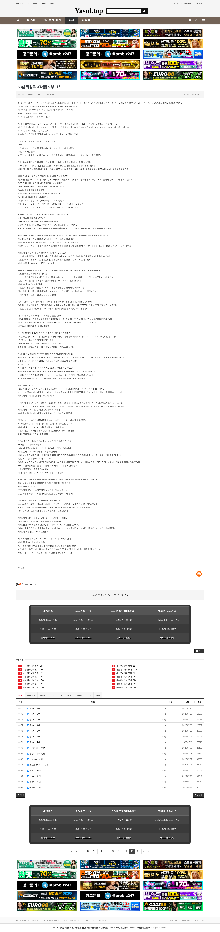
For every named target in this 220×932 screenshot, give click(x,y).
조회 (199, 702)
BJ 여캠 (31, 20)
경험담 (43, 695)
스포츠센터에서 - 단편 (38, 765)
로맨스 (79, 695)
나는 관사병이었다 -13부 (32, 687)
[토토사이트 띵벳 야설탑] (47, 43)
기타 (89, 695)
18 (126, 851)
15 (107, 851)
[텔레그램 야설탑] (47, 54)
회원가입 (188, 3)
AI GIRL (86, 20)
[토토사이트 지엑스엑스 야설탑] (110, 75)
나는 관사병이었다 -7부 (124, 684)
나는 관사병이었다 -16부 (32, 677)
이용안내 (173, 920)
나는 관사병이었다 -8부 (124, 680)
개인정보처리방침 (51, 920)
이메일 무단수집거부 (72, 920)
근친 (23, 568)
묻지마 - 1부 (34, 742)
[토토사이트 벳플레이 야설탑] (110, 43)
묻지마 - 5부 (34, 720)
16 (113, 851)
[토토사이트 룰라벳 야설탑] (173, 64)
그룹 (60, 695)
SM (52, 695)
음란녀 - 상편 (35, 787)
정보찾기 (200, 3)
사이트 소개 (21, 920)
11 (82, 851)
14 (101, 851)
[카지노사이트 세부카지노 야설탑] (110, 33)
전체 (20, 695)
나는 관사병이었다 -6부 (124, 687)
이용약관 (34, 920)
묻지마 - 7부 (34, 708)
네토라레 (31, 695)
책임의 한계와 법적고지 (96, 920)
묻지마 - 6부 (34, 714)
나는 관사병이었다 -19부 (32, 666)
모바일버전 (199, 920)
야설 (71, 20)
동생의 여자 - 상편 (37, 753)
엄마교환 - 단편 (36, 759)
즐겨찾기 (20, 3)
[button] (199, 651)
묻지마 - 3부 (34, 731)
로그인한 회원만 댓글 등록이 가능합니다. (110, 595)
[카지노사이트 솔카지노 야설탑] (173, 43)
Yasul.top (89, 10)
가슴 (121, 246)
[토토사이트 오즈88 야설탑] (173, 906)
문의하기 (186, 920)
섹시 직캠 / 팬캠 (52, 20)
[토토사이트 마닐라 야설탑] (47, 33)
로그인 (176, 3)
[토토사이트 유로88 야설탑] (173, 75)
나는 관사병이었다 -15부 (32, 680)
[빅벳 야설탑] (110, 64)
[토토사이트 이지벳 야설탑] (47, 75)
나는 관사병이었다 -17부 (32, 673)
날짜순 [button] (199, 795)
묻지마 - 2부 (34, 736)
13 (94, 851)
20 (138, 851)
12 (88, 851)
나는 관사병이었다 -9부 (124, 677)
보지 (61, 378)
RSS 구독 (32, 3)
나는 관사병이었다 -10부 (125, 673)
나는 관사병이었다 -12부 (125, 666)
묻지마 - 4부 (34, 725)
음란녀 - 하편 (35, 782)
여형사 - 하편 (35, 770)
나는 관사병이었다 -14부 (32, 684)
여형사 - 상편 (35, 776)
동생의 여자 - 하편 (37, 748)
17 (119, 851)
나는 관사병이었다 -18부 (32, 669)
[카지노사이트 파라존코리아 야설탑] (47, 64)
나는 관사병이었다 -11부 (125, 669)
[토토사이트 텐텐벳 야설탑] (173, 33)
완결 (98, 695)
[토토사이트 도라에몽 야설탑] (173, 54)
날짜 (187, 702)
